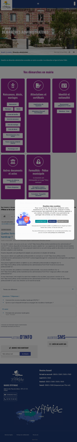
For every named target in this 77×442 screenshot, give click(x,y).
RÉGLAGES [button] (52, 221)
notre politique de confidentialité (56, 232)
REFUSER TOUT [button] (63, 221)
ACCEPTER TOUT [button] (41, 221)
